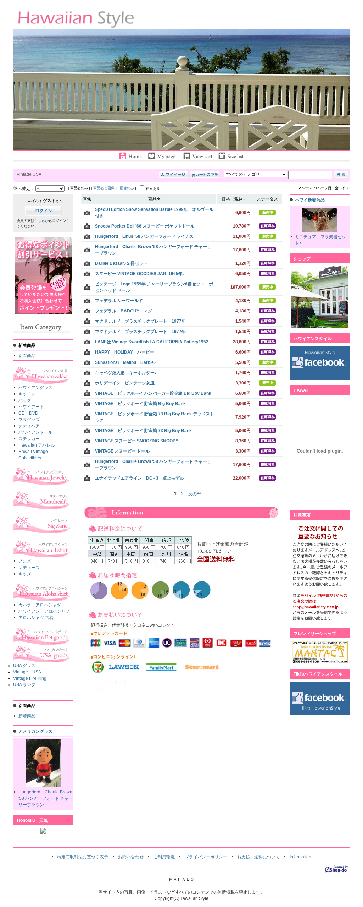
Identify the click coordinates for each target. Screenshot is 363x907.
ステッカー (29, 438)
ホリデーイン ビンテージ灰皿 (125, 383)
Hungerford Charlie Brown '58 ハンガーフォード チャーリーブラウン (45, 798)
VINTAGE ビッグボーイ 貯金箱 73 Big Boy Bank (143, 430)
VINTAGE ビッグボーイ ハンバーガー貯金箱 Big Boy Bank (153, 393)
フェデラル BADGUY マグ (123, 310)
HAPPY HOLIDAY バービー (124, 352)
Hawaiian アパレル (36, 445)
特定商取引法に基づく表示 (82, 856)
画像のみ (127, 188)
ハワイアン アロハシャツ (43, 611)
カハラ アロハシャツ (39, 604)
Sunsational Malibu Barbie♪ (125, 362)
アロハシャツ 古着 (36, 617)
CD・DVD (28, 413)
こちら (39, 221)
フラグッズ (29, 419)
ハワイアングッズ (35, 387)
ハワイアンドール (35, 432)
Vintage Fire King (29, 678)
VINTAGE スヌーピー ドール (122, 451)
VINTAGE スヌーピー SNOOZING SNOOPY (136, 440)
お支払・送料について (258, 856)
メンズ (24, 561)
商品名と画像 (104, 188)
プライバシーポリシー (206, 856)
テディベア (29, 426)
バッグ (24, 400)
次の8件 (195, 493)
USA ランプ (24, 684)
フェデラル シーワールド (119, 300)
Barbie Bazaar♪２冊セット (121, 263)
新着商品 (26, 355)
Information (300, 856)
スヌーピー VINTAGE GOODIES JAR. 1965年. (139, 273)
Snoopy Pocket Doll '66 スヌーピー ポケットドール (145, 226)
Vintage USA (27, 672)
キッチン (26, 394)
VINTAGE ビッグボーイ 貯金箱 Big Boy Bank (140, 403)
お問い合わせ (131, 856)
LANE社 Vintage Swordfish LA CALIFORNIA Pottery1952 (151, 341)
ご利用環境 (164, 856)
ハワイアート (31, 406)
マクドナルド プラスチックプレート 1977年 (140, 321)
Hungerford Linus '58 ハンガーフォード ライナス (144, 236)
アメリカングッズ (35, 731)
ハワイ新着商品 (310, 199)
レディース (29, 567)
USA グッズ (24, 665)
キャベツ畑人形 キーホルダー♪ (126, 372)
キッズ (24, 574)
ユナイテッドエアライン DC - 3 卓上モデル (139, 478)
